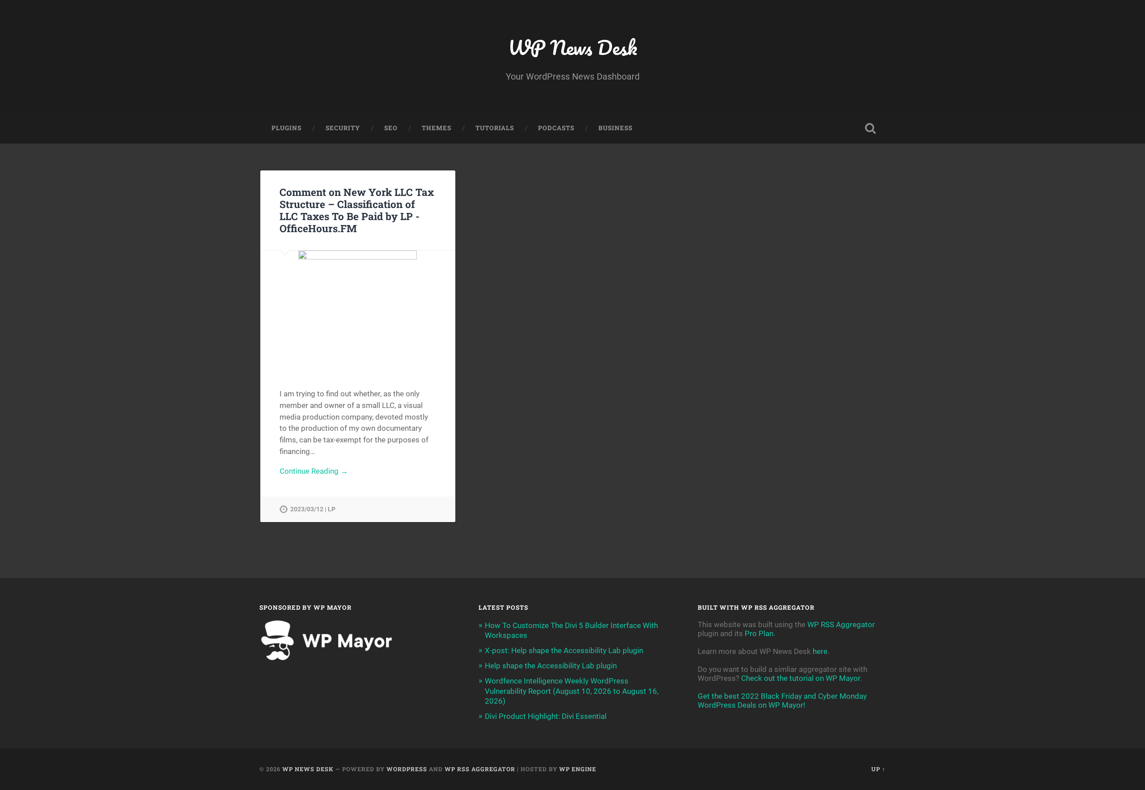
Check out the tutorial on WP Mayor (800, 678)
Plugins (286, 128)
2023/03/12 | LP (312, 509)
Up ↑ (878, 769)
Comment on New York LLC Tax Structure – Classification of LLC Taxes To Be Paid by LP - (357, 210)
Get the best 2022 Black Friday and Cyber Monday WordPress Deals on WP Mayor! (782, 700)
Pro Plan (759, 633)
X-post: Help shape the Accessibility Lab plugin (564, 650)
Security (343, 128)
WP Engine (577, 769)
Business (615, 128)
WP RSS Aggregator (841, 624)
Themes (436, 128)
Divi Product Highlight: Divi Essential (545, 716)
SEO (391, 128)
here (820, 651)
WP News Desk (572, 47)
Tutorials (494, 128)
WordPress (406, 769)
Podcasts (556, 128)
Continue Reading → (314, 471)
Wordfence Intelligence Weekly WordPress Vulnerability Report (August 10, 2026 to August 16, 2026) (571, 690)
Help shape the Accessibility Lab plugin (551, 665)
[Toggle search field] (870, 128)
